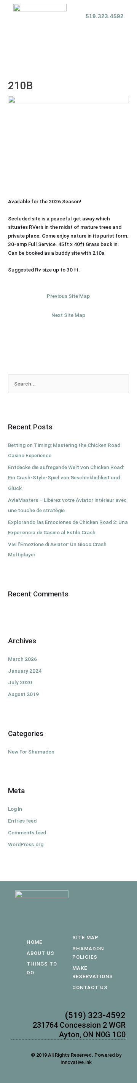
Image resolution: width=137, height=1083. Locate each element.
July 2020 (20, 682)
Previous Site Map (68, 296)
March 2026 (22, 659)
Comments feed (27, 832)
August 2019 (23, 694)
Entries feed (22, 821)
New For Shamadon (31, 752)
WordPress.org (25, 844)
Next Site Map (68, 315)
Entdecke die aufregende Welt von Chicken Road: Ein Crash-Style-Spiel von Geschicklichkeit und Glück (66, 477)
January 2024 (24, 671)
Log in (15, 809)
